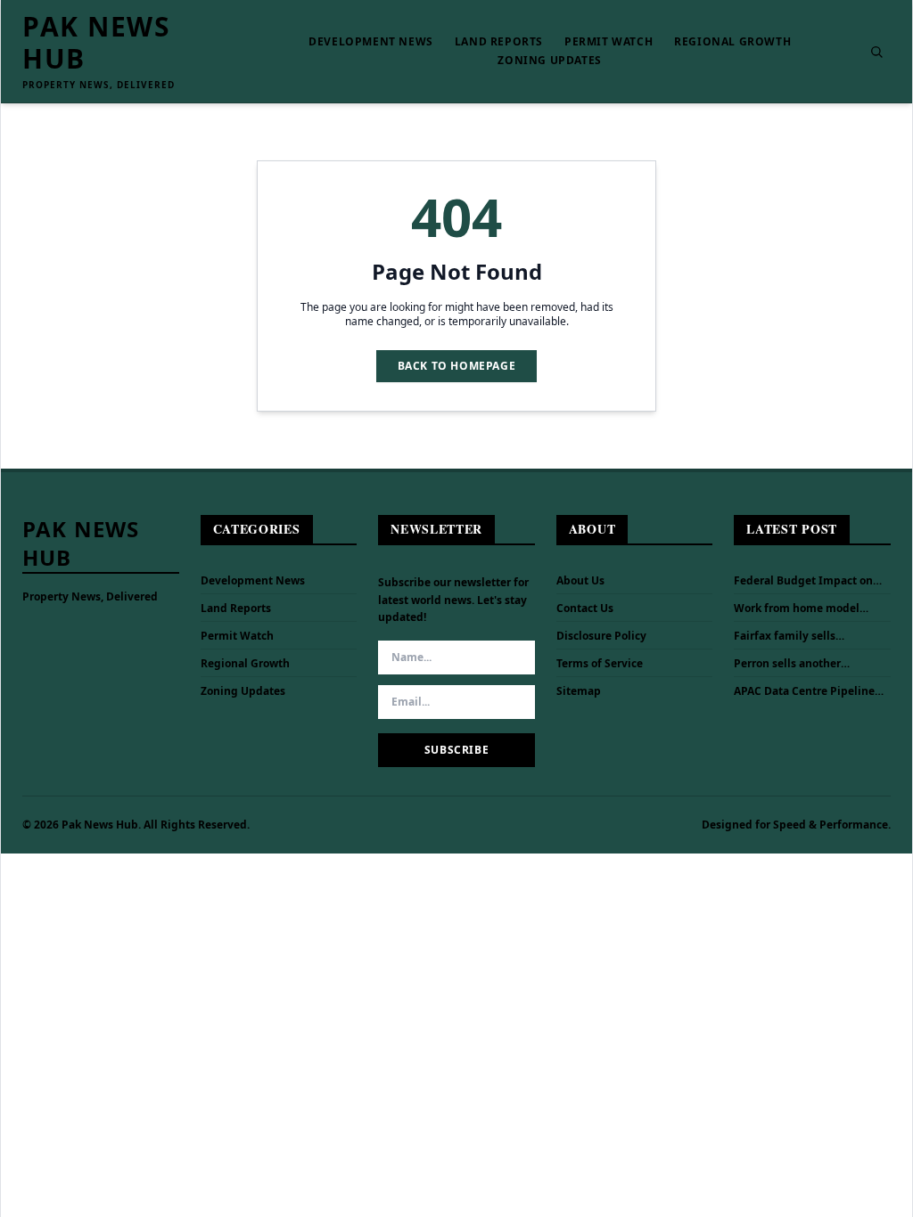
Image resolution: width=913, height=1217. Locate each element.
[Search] (876, 51)
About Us (580, 580)
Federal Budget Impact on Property (803, 581)
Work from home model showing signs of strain (797, 608)
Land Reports (499, 42)
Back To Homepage (457, 365)
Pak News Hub (96, 43)
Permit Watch (608, 42)
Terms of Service (599, 663)
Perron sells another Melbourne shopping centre (808, 664)
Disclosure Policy (601, 635)
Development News (370, 42)
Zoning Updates (549, 60)
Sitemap (578, 690)
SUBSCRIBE (456, 749)
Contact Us (584, 608)
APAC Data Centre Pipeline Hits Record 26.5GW (804, 691)
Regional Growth (732, 42)
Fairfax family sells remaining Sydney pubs (797, 636)
